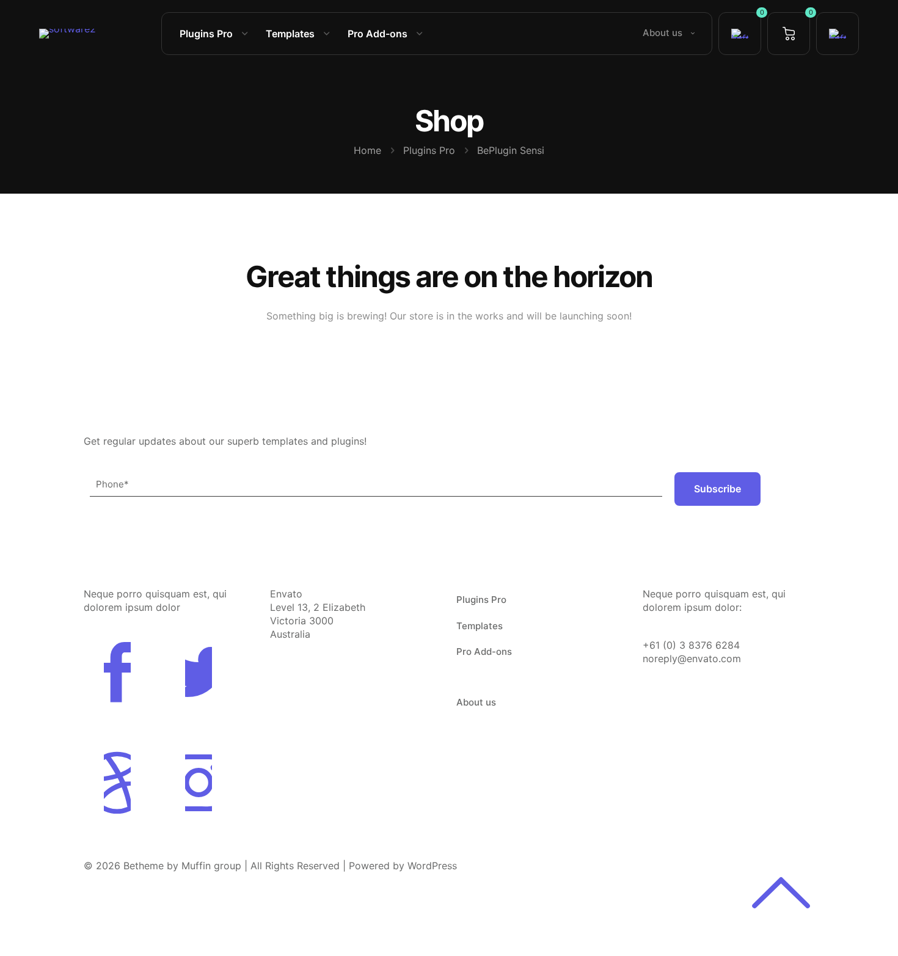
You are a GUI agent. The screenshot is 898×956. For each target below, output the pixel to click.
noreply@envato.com (692, 658)
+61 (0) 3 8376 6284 (691, 645)
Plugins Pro (429, 150)
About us (476, 702)
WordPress (432, 865)
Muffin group (211, 865)
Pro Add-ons (484, 651)
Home (367, 150)
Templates (479, 626)
